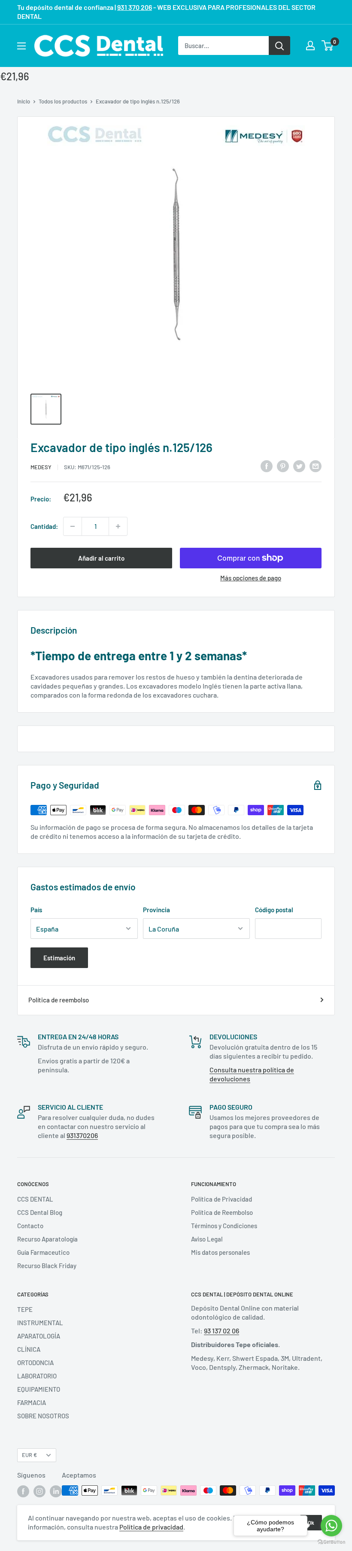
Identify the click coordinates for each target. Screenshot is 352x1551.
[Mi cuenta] (310, 45)
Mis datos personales (220, 1252)
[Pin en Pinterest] (283, 465)
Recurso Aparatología (47, 1239)
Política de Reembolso (222, 1212)
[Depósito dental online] (98, 45)
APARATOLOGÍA (38, 1336)
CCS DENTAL (35, 1199)
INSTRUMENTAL (40, 1322)
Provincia (156, 910)
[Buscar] (279, 45)
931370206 (82, 1135)
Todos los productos (63, 101)
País (36, 910)
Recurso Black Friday (46, 1265)
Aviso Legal (207, 1239)
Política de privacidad (151, 1527)
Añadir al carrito (101, 558)
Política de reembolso (58, 1000)
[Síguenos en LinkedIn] (56, 1491)
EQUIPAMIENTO (38, 1389)
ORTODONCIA (35, 1362)
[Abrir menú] (21, 45)
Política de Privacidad (221, 1199)
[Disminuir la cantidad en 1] (73, 526)
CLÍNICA (28, 1349)
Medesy (41, 467)
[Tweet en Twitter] (299, 465)
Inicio (23, 101)
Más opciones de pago (250, 578)
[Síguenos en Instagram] (39, 1491)
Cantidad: (44, 526)
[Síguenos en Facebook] (23, 1491)
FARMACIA (31, 1402)
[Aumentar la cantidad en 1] (118, 526)
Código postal (274, 910)
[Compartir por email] (316, 465)
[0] (327, 45)
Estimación (59, 958)
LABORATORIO (37, 1376)
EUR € (29, 1454)
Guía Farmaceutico (43, 1252)
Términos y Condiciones (224, 1225)
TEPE (25, 1309)
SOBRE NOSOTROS (43, 1416)
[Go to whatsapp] (331, 1525)
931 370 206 (134, 7)
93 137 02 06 (221, 1330)
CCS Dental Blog (39, 1212)
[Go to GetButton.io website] (331, 1542)
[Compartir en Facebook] (267, 465)
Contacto (30, 1225)
